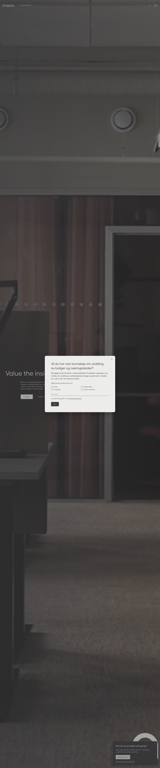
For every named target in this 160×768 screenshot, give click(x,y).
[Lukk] (112, 359)
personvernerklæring (75, 398)
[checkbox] (80, 388)
